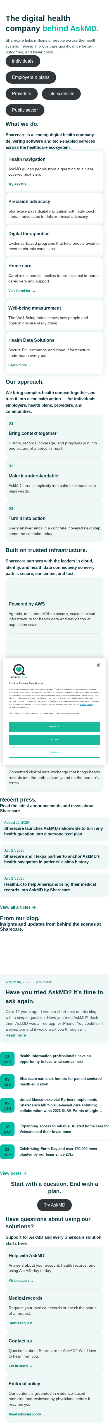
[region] (54, 711)
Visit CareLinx (19, 291)
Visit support (19, 1281)
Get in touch (18, 1366)
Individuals (23, 61)
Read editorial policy (25, 1414)
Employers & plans (30, 77)
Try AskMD (17, 184)
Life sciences (61, 93)
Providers (21, 93)
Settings (54, 752)
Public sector (25, 110)
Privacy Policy (87, 704)
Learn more (17, 365)
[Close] (98, 665)
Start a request (20, 1323)
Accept (54, 739)
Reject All (54, 726)
